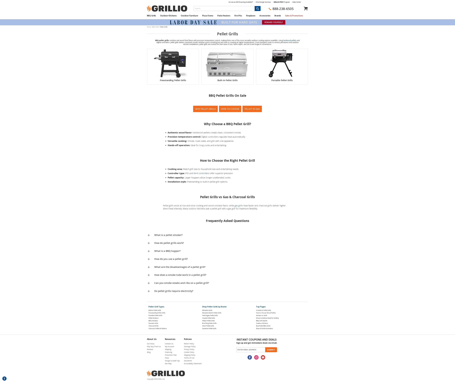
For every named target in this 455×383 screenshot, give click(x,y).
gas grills (239, 205)
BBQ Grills (155, 27)
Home (149, 27)
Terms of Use (189, 358)
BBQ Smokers (153, 321)
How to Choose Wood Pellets (266, 313)
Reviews (150, 349)
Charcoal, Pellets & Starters (158, 328)
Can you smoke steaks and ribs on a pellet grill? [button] (181, 283)
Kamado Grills (153, 323)
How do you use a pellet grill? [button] (171, 259)
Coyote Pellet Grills (208, 318)
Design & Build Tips (172, 361)
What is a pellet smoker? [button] (168, 235)
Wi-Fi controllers (201, 173)
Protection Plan (171, 355)
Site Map (168, 363)
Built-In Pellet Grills (227, 80)
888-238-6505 (283, 9)
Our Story (150, 344)
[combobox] (227, 8)
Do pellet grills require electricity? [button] (173, 291)
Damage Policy (190, 346)
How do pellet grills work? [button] (169, 243)
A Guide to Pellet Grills (263, 310)
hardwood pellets (289, 40)
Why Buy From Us (154, 346)
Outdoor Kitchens (262, 323)
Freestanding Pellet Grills (173, 80)
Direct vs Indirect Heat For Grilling (267, 318)
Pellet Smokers (153, 318)
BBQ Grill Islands (261, 321)
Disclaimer (188, 361)
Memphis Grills (207, 310)
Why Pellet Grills (205, 108)
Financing (168, 352)
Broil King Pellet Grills (209, 323)
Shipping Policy (189, 355)
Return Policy (189, 344)
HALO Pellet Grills (208, 326)
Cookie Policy (189, 352)
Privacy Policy (189, 349)
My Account (169, 346)
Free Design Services (263, 2)
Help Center (296, 2)
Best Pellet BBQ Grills (263, 326)
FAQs (167, 358)
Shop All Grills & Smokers (264, 328)
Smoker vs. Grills (261, 315)
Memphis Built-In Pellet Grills (211, 313)
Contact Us (169, 344)
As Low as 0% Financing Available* (241, 2)
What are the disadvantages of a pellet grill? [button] (179, 267)
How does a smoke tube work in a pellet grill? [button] (180, 274)
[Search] (258, 8)
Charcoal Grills (153, 326)
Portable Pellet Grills (282, 80)
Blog (148, 352)
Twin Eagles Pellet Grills (210, 315)
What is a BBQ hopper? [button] (167, 251)
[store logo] (167, 8)
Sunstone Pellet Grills (209, 328)
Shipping (168, 349)
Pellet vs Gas (252, 108)
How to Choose (230, 108)
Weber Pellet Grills (208, 321)
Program (282, 2)
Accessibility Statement (193, 363)
